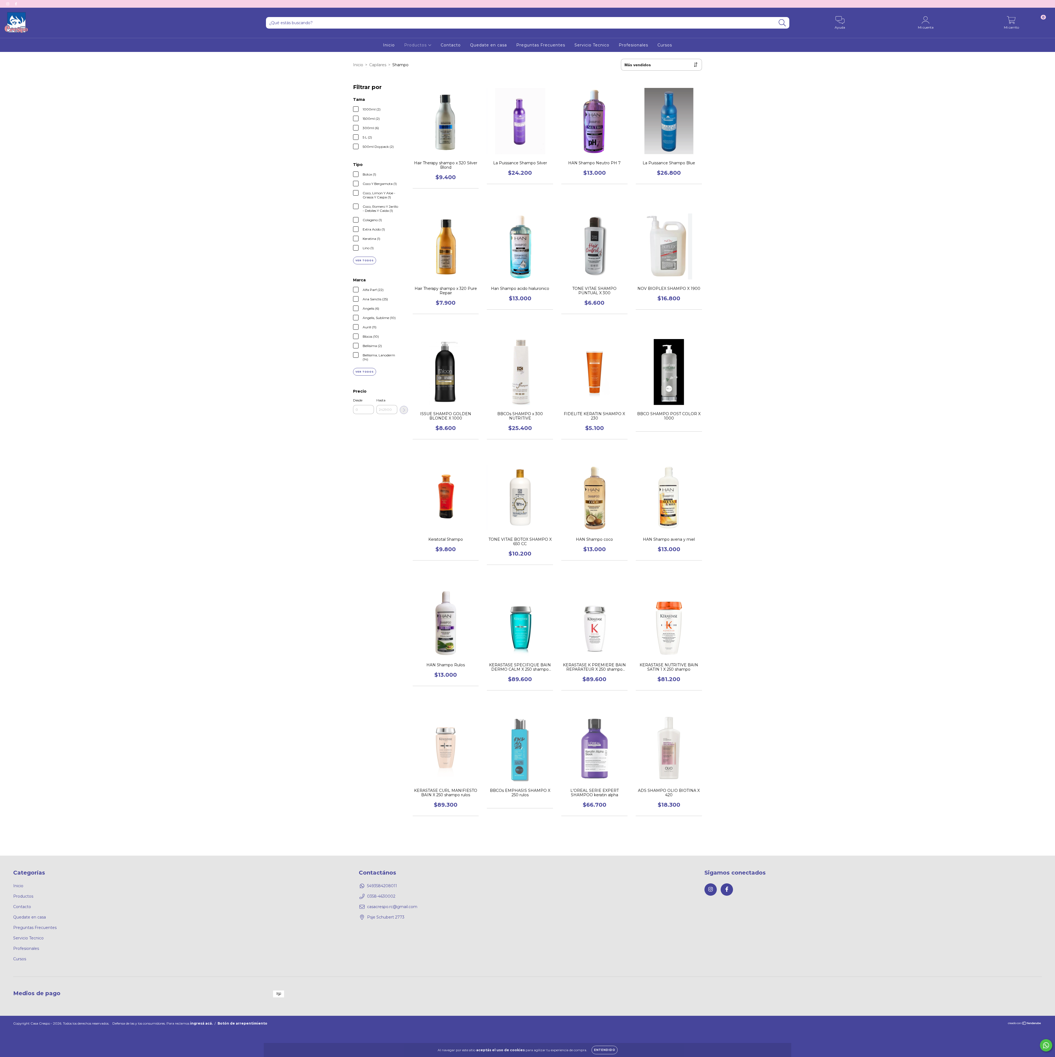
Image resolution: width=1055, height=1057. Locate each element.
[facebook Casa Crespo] (16, 3)
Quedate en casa (488, 45)
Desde (357, 400)
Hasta (380, 400)
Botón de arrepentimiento (242, 1023)
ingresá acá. (201, 1023)
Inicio (389, 45)
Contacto (451, 45)
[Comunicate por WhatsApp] (1046, 1045)
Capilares (377, 64)
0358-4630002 (381, 896)
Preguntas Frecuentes (540, 45)
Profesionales (633, 45)
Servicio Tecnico (591, 45)
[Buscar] (782, 22)
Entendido (604, 1050)
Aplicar (404, 410)
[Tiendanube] (1024, 1024)
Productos (416, 45)
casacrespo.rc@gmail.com (392, 906)
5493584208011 (382, 885)
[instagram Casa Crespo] (8, 3)
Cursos (664, 45)
